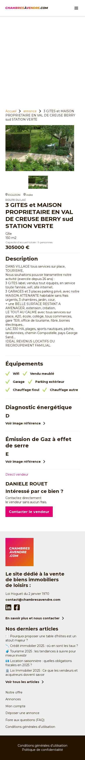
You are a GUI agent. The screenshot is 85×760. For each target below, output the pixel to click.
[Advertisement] (42, 60)
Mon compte (15, 706)
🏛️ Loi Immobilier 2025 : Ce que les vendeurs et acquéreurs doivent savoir (41, 673)
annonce (30, 111)
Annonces (13, 699)
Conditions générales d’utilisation (30, 727)
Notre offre (13, 692)
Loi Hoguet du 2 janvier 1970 (27, 594)
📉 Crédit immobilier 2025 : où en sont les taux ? (41, 646)
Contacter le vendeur (29, 512)
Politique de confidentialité (42, 750)
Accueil (10, 111)
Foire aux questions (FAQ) (24, 720)
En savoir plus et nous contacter (32, 618)
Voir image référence (23, 423)
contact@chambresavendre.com (32, 600)
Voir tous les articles (22, 682)
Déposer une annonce (22, 713)
